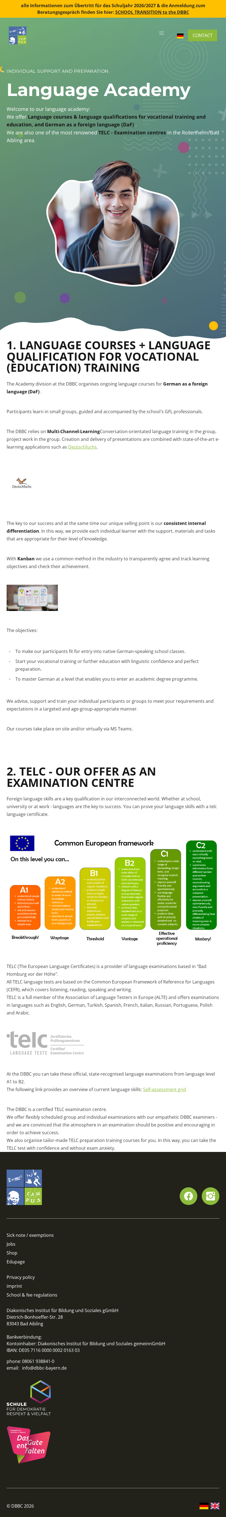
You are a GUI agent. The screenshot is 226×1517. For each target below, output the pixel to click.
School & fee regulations (32, 1295)
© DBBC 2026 (20, 1506)
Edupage (16, 1262)
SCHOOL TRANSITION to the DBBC (152, 12)
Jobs (11, 1244)
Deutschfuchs (82, 447)
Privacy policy (21, 1277)
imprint (14, 1286)
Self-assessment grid (164, 1089)
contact (202, 35)
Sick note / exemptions (30, 1235)
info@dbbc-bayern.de (44, 1368)
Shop (12, 1253)
